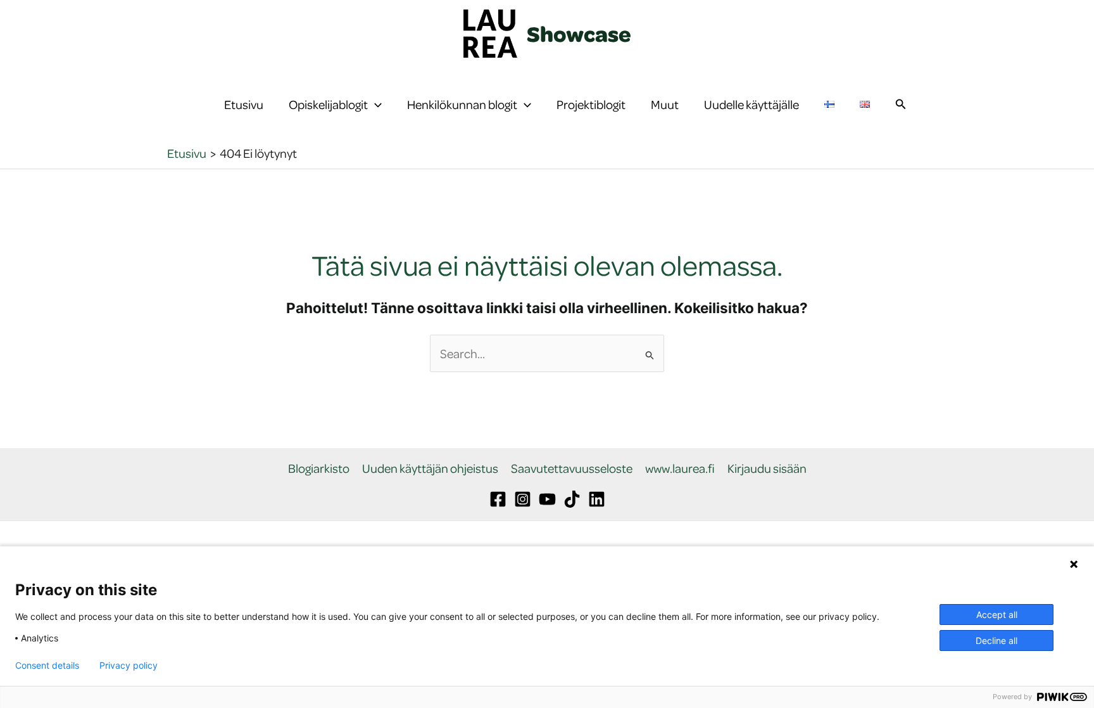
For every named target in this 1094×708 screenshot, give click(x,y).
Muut (665, 104)
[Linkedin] (596, 499)
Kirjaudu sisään (767, 469)
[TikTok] (572, 499)
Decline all (996, 640)
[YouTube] (547, 499)
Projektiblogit (591, 104)
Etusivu (243, 104)
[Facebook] (497, 499)
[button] (375, 105)
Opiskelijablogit (328, 104)
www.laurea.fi (680, 469)
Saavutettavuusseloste (571, 469)
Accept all (996, 614)
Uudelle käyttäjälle (751, 104)
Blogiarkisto (318, 469)
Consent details (47, 665)
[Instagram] (522, 499)
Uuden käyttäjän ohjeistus (430, 469)
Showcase (579, 33)
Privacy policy (128, 665)
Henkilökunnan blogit (462, 104)
